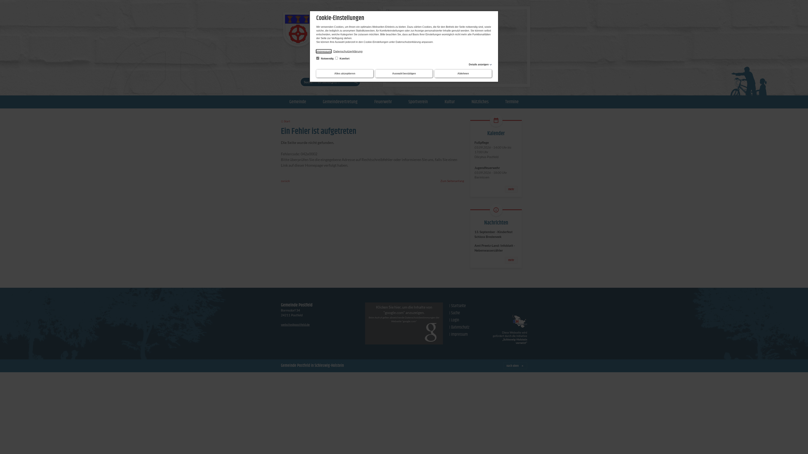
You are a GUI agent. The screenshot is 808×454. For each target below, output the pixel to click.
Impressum (323, 51)
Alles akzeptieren (344, 73)
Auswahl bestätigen (404, 73)
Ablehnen (463, 73)
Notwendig (327, 58)
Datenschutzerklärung (348, 51)
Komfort (344, 58)
